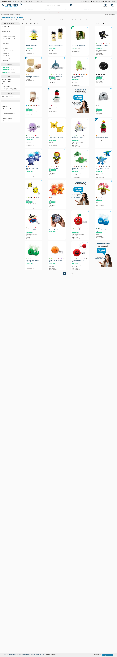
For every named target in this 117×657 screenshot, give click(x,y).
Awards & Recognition (9, 9)
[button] (6, 1)
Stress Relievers (30, 23)
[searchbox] (59, 5)
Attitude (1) (5, 103)
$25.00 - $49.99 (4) (7, 84)
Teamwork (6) (6, 120)
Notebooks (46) (6, 53)
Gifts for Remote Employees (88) (9, 38)
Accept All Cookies (107, 655)
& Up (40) (12, 69)
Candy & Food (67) (6, 46)
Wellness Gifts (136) (7, 60)
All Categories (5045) (6, 26)
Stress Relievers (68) (7, 58)
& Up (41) (12, 72)
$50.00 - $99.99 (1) (7, 86)
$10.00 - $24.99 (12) (7, 81)
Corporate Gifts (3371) (6, 29)
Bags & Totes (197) (6, 43)
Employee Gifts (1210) (6, 31)
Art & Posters (87, 9)
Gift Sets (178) (6, 48)
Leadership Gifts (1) (7, 108)
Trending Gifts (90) (6, 41)
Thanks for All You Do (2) (8, 111)
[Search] (71, 5)
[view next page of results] (72, 273)
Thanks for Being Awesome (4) (9, 113)
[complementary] (58, 12)
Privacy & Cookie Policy (51, 654)
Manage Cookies (97, 654)
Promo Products (68, 9)
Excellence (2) (6, 106)
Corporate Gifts (29, 9)
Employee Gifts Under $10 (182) (9, 33)
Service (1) (5, 115)
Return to (110, 14)
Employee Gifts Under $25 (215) (9, 36)
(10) (11, 67)
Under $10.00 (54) (7, 79)
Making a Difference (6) (8, 118)
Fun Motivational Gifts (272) (8, 50)
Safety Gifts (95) (6, 55)
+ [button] (2, 23)
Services (112, 9)
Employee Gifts (48, 9)
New (102, 9)
